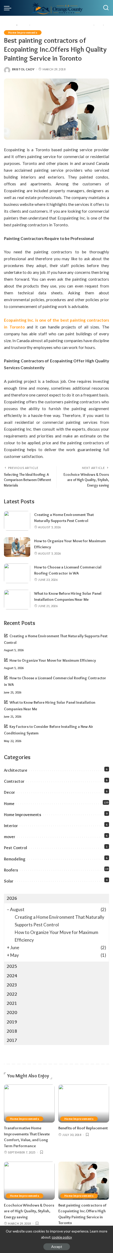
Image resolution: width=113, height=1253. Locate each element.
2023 (12, 985)
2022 (12, 994)
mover (9, 836)
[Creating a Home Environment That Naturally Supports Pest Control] (17, 521)
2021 (12, 1003)
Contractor (14, 781)
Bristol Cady (23, 69)
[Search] (106, 8)
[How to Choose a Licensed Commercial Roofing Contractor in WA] (17, 573)
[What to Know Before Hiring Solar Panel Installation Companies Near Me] (17, 599)
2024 (12, 976)
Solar (8, 881)
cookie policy (62, 1237)
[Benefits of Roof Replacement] (83, 1103)
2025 (12, 966)
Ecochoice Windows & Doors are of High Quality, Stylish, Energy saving (29, 1211)
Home (9, 803)
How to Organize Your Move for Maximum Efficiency (52, 660)
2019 (12, 1022)
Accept (56, 1247)
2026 (12, 898)
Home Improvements (22, 32)
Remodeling (14, 859)
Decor (9, 792)
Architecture (15, 770)
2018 (12, 1031)
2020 (12, 1012)
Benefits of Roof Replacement (83, 1128)
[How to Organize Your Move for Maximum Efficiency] (17, 547)
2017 (12, 1040)
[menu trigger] (9, 8)
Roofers (11, 870)
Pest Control (15, 847)
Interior (11, 825)
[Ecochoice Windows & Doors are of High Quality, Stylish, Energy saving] (29, 1181)
